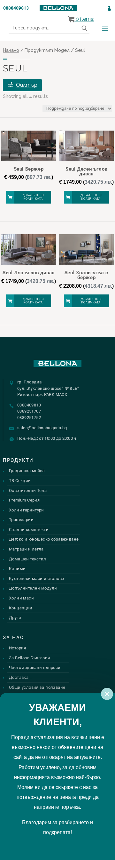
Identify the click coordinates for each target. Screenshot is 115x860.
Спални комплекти (29, 529)
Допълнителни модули (33, 588)
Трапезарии (21, 519)
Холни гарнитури (26, 510)
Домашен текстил (27, 559)
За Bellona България (29, 657)
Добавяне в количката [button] (33, 197)
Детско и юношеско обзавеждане (44, 539)
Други (15, 617)
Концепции (21, 608)
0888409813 (16, 8)
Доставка (18, 677)
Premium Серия (24, 500)
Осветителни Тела (28, 490)
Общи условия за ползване (37, 687)
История (17, 648)
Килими (17, 568)
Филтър (26, 85)
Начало (11, 50)
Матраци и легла (26, 549)
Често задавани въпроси (35, 667)
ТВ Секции (20, 480)
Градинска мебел (27, 470)
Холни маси (21, 598)
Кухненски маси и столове (36, 578)
